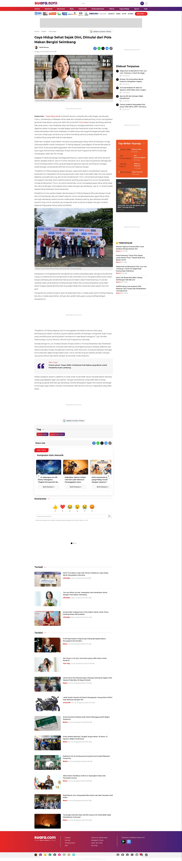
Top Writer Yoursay (129, 143)
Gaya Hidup (124, 9)
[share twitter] (103, 48)
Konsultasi (52, 31)
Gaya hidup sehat (53, 116)
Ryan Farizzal (137, 172)
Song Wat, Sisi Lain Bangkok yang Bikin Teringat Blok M (131, 206)
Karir (66, 845)
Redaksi (68, 838)
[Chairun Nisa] (124, 150)
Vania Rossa (44, 47)
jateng (130, 14)
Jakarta (111, 14)
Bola (72, 9)
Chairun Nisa (136, 149)
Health (44, 31)
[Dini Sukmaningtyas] (125, 158)
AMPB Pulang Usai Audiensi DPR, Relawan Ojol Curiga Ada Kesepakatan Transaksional (131, 288)
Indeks (147, 9)
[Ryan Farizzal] (124, 173)
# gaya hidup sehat (57, 434)
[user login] (142, 4)
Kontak (67, 840)
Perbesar (108, 57)
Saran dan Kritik (96, 843)
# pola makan (42, 434)
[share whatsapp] (99, 48)
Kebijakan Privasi (97, 840)
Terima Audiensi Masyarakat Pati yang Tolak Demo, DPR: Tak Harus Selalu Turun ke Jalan (133, 107)
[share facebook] (95, 48)
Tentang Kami (70, 843)
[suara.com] (45, 4)
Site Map (94, 845)
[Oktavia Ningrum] (125, 166)
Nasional (48, 9)
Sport (136, 9)
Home (37, 9)
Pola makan (84, 122)
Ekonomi (61, 9)
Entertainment (98, 9)
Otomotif (83, 9)
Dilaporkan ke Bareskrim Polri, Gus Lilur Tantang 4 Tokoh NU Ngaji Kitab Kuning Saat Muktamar (133, 73)
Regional (140, 14)
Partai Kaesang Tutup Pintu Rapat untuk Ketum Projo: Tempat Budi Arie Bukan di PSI (130, 258)
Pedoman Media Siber (99, 838)
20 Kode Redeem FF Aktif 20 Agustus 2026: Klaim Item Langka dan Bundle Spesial (133, 90)
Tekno (111, 9)
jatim (124, 14)
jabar (118, 14)
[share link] (111, 48)
